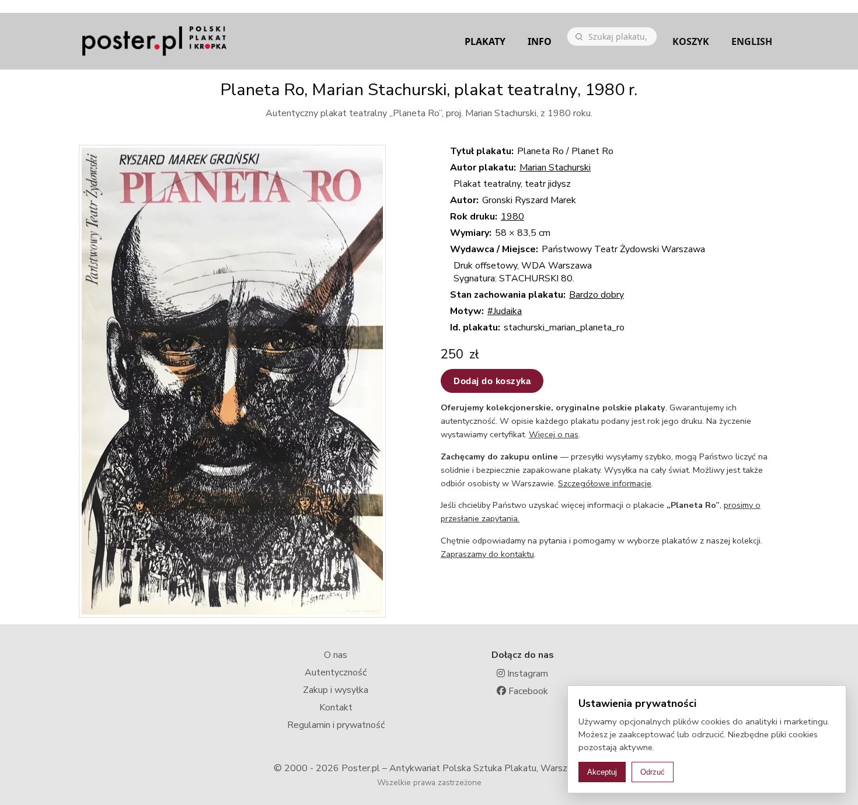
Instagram (526, 673)
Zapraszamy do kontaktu (487, 554)
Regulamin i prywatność (336, 725)
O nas (335, 655)
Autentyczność (336, 672)
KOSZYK (690, 41)
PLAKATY (485, 41)
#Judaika (504, 311)
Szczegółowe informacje (604, 483)
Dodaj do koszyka (492, 381)
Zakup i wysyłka (335, 690)
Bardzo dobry (596, 294)
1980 (512, 216)
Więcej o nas (553, 434)
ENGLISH (751, 41)
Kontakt (336, 707)
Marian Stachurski (555, 167)
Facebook (527, 691)
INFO (540, 41)
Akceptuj (602, 772)
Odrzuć (652, 772)
